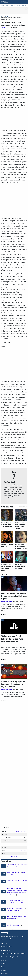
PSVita (24, 831)
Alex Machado (5, 27)
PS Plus (13, 5)
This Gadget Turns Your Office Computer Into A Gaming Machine (7, 567)
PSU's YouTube (7, 947)
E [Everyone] (23, 850)
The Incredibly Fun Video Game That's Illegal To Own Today (6, 524)
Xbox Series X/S (12, 867)
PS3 (17, 831)
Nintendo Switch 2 (12, 893)
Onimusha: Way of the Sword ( (16, 916)
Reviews (5, 973)
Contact (4, 960)
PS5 (7, 5)
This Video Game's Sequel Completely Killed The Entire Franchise (20, 525)
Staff (3, 967)
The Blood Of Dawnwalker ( (15, 908)
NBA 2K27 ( (10, 900)
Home (2, 5)
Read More (14, 856)
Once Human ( (11, 872)
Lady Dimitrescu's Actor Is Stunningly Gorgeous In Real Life (21, 546)
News (18, 5)
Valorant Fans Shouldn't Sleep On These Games (20, 566)
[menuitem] (2, 5)
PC (22, 865)
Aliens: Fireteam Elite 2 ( (14, 865)
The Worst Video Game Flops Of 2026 (7, 545)
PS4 (20, 831)
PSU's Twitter (6, 950)
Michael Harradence (7, 601)
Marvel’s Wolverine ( (13, 925)
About (4, 963)
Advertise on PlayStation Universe (12, 957)
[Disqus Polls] (14, 723)
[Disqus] (14, 762)
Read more (3, 614)
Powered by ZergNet (23, 506)
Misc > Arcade (22, 844)
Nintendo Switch (22, 890)
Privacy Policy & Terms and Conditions (13, 953)
